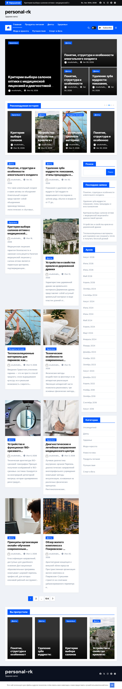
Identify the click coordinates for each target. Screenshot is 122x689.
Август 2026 (88, 257)
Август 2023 (88, 371)
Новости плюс (89, 453)
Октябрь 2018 (89, 396)
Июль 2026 (88, 263)
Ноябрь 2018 (89, 390)
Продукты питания (34, 24)
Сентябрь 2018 (90, 402)
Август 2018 (88, 409)
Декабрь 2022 (89, 377)
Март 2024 (88, 333)
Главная (17, 24)
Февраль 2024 (89, 339)
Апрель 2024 (89, 326)
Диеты (51, 24)
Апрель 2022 (89, 383)
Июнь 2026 (88, 270)
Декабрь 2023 (89, 352)
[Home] (8, 28)
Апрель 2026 (89, 282)
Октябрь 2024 (89, 289)
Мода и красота (21, 31)
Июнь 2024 (88, 314)
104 (47, 598)
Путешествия (39, 31)
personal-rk (18, 12)
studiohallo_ (20, 90)
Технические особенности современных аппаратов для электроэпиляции (57, 360)
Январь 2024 (89, 345)
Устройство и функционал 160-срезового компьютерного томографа (19, 451)
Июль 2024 (88, 308)
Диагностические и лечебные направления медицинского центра (61, 447)
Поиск (90, 164)
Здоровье (62, 24)
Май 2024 (87, 320)
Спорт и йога (55, 31)
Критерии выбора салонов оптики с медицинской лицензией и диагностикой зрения (21, 233)
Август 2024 (88, 301)
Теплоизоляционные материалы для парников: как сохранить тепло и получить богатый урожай (99, 236)
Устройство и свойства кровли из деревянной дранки (18, 140)
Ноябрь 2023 (89, 358)
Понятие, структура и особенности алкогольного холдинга (73, 83)
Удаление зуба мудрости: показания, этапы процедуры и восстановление (97, 204)
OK (112, 685)
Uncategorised (89, 427)
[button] (116, 28)
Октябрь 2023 (89, 364)
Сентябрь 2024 (90, 295)
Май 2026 (87, 276)
